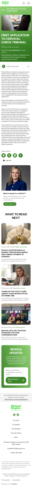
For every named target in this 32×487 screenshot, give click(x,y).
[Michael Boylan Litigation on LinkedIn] (14, 415)
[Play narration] (3, 66)
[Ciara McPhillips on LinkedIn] (18, 415)
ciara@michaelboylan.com (16, 448)
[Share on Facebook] (20, 155)
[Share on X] (9, 155)
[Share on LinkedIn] (15, 155)
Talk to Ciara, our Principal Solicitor (16, 399)
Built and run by (9, 484)
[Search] (24, 3)
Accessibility (16, 480)
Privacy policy (5, 480)
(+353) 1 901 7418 (16, 453)
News (3, 10)
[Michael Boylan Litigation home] (5, 3)
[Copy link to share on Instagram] (3, 155)
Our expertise (16, 429)
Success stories (16, 433)
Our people (16, 424)
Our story (16, 420)
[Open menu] (29, 3)
